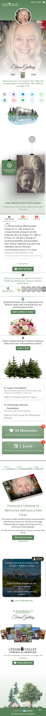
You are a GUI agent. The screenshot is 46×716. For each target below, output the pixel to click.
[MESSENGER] (23, 94)
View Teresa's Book (23, 537)
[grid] (23, 174)
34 (43, 426)
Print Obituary (24, 269)
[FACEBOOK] (13, 94)
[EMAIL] (13, 100)
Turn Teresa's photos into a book (23, 203)
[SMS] (23, 100)
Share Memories (24, 663)
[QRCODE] (4, 94)
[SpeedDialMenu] (39, 709)
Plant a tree (23, 348)
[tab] (9, 218)
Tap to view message (24, 601)
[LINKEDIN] (4, 100)
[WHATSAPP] (41, 94)
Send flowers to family (23, 312)
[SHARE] (32, 100)
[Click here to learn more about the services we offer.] (23, 650)
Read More (23, 264)
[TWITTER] (32, 94)
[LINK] (41, 100)
